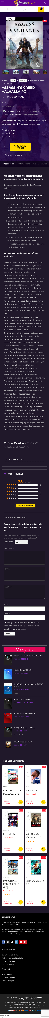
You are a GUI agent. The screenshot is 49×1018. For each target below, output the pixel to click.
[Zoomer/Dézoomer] (1, 1015)
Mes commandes (8, 977)
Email (7, 614)
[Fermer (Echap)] (8, 1015)
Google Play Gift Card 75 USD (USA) (29, 656)
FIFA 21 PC (9, 833)
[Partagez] (5, 1015)
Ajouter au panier (20, 147)
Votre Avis (9, 549)
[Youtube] (21, 942)
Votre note (8, 542)
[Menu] (2, 3)
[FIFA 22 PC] (36, 776)
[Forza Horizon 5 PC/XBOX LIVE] (13, 776)
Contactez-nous (8, 964)
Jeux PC (23, 80)
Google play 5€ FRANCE (24, 728)
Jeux (13, 80)
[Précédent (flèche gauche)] (1, 1017)
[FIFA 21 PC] (13, 820)
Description (8, 164)
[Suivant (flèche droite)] (3, 1017)
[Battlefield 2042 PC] (36, 867)
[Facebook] (3, 942)
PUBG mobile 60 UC (23, 742)
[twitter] (8, 942)
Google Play (18, 734)
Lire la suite (43, 802)
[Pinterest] (25, 942)
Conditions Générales (10, 955)
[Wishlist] (8, 9)
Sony (16, 693)
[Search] (45, 3)
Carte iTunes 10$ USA (23, 670)
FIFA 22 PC (32, 790)
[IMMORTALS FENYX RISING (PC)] (13, 867)
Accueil (4, 80)
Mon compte (7, 974)
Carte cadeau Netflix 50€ (25, 714)
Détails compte (8, 981)
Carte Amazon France (23, 699)
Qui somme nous (8, 961)
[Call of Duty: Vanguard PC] (36, 820)
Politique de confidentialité (12, 958)
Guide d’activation (30, 115)
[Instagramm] (16, 942)
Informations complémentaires (32, 164)
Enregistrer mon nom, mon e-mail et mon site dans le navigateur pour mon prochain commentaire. (22, 626)
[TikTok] (12, 942)
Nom (6, 605)
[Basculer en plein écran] (3, 1015)
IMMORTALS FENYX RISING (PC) (11, 884)
